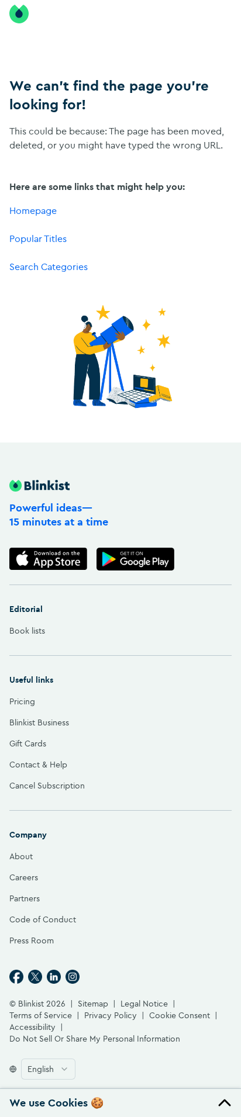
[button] (120, 1103)
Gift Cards (27, 743)
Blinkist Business (39, 722)
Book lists (27, 630)
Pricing (22, 701)
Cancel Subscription (47, 785)
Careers (23, 877)
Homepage (33, 210)
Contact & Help (38, 764)
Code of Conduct (42, 919)
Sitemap (93, 1003)
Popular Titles (38, 238)
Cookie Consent (179, 1015)
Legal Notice (144, 1003)
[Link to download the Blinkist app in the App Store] (48, 559)
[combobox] (48, 1069)
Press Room (31, 940)
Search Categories (48, 266)
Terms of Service (40, 1015)
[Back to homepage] (19, 14)
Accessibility (32, 1027)
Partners (24, 898)
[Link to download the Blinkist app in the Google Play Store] (135, 559)
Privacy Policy (110, 1015)
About (21, 856)
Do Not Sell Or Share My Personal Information (94, 1038)
